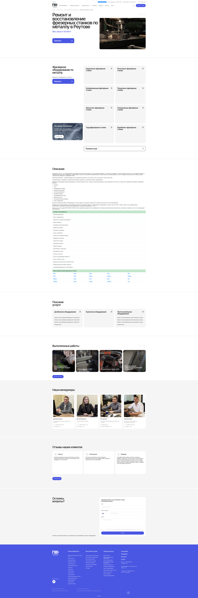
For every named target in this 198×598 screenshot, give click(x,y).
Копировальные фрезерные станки (97, 89)
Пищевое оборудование (108, 564)
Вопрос (102, 516)
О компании (94, 5)
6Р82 (75, 273)
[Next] (144, 14)
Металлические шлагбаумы (91, 564)
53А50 (90, 281)
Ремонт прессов (106, 555)
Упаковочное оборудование (108, 575)
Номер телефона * (104, 510)
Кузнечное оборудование (96, 312)
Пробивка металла (71, 583)
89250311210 (105, 424)
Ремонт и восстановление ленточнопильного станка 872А (131, 319)
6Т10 (108, 273)
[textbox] (102, 513)
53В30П (55, 281)
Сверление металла (72, 561)
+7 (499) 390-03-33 (59, 424)
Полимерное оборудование (108, 566)
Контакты (107, 5)
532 (129, 278)
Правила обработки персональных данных (60, 590)
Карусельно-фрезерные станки (95, 70)
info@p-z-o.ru (58, 426)
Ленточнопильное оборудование (124, 313)
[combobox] (104, 513)
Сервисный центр (85, 5)
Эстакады (88, 568)
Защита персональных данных (83, 588)
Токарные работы (71, 563)
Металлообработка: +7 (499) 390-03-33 (129, 566)
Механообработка (71, 580)
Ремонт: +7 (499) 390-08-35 (126, 561)
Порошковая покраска (72, 578)
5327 (90, 278)
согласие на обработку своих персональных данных (113, 529)
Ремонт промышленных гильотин (110, 570)
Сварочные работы (72, 560)
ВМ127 (90, 276)
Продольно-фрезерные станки (126, 89)
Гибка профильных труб (72, 565)
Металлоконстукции (91, 551)
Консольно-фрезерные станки (126, 70)
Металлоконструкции (74, 5)
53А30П (109, 281)
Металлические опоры (90, 559)
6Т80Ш (109, 276)
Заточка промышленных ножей (74, 576)
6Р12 (54, 276)
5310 (108, 278)
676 (129, 281)
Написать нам (59, 136)
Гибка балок (70, 569)
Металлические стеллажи (91, 560)
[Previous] (140, 14)
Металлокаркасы (89, 566)
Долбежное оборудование (65, 312)
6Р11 (129, 273)
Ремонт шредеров (107, 573)
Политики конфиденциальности (134, 529)
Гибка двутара (71, 570)
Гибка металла (71, 572)
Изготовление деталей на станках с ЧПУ (75, 556)
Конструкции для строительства (92, 555)
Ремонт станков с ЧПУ (107, 572)
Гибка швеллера (71, 574)
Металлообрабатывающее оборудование (108, 562)
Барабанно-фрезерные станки (126, 128)
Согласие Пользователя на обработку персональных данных (89, 590)
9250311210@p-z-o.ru (107, 426)
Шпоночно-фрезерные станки (95, 109)
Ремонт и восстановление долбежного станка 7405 (66, 319)
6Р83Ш (55, 278)
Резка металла (71, 558)
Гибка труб (70, 567)
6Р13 (75, 276)
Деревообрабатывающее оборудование (108, 558)
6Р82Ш (129, 276)
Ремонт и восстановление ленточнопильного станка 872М (131, 322)
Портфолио (101, 5)
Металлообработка (63, 5)
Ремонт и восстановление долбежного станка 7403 (66, 317)
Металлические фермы (90, 562)
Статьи (112, 5)
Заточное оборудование (108, 560)
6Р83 (90, 273)
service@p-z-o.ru (124, 563)
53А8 (75, 281)
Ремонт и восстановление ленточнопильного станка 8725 (131, 317)
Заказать (57, 41)
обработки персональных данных (127, 529)
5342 (75, 278)
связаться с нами (140, 5)
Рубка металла (71, 581)
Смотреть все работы (58, 376)
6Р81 (54, 273)
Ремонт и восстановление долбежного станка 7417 (66, 322)
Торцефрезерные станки (96, 128)
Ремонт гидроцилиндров (108, 568)
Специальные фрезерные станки (127, 109)
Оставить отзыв (57, 478)
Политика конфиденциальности (58, 588)
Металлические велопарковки (92, 557)
